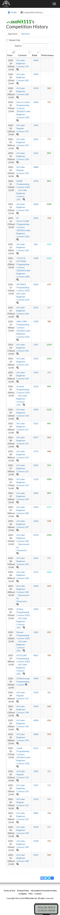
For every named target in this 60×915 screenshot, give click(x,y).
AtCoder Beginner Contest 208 (22, 510)
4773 (35, 451)
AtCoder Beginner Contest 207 (22, 524)
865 (36, 244)
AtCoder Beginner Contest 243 (22, 77)
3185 (35, 771)
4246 (35, 521)
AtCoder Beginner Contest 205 (22, 561)
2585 (35, 465)
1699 (35, 125)
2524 (35, 386)
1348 (35, 258)
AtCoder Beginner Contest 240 (22, 91)
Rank (34, 55)
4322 (35, 307)
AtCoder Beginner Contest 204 (22, 575)
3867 (35, 655)
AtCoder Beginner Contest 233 (22, 207)
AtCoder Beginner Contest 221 (22, 361)
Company (22, 893)
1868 (35, 204)
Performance (47, 55)
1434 (35, 507)
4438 (35, 60)
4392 (35, 855)
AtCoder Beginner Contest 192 (22, 788)
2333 (35, 358)
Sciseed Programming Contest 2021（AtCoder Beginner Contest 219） (23, 395)
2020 (35, 409)
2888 (35, 167)
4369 (35, 586)
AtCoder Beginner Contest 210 (22, 482)
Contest (22, 55)
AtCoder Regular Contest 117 (22, 695)
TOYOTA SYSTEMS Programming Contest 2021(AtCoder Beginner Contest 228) (23, 267)
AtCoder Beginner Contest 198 (22, 709)
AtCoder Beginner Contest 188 (22, 858)
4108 (35, 88)
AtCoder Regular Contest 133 (22, 170)
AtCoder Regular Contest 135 (22, 128)
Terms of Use (9, 890)
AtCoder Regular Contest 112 (22, 802)
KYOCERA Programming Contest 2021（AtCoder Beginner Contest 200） (23, 664)
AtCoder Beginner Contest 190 (22, 830)
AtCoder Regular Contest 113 (22, 774)
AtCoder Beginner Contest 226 (22, 310)
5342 (35, 372)
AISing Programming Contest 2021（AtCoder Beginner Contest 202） (23, 618)
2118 (35, 479)
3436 (35, 609)
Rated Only (14, 40)
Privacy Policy (23, 890)
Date (9, 55)
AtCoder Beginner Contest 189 (22, 844)
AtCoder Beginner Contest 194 (22, 737)
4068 (35, 720)
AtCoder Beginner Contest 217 (22, 426)
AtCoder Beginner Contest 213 (22, 454)
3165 (35, 153)
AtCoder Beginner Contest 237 (22, 142)
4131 (35, 748)
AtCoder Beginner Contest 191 (22, 816)
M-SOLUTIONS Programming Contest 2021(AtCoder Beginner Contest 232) (23, 227)
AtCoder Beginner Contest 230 (22, 247)
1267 (35, 344)
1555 (35, 572)
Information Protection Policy (44, 890)
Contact (38, 893)
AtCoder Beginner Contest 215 (22, 440)
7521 (35, 785)
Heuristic (25, 33)
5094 (35, 74)
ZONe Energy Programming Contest (23, 681)
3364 (35, 102)
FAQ (30, 893)
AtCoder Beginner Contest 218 (22, 412)
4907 (35, 437)
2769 (35, 692)
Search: (18, 45)
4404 (35, 678)
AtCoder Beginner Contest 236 (22, 156)
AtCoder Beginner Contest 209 (22, 496)
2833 (35, 493)
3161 (35, 423)
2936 (35, 181)
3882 (35, 813)
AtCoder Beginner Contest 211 (22, 468)
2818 (35, 284)
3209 (35, 139)
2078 (35, 535)
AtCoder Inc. (32, 898)
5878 (35, 827)
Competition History (33, 12)
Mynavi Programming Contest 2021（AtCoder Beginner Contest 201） (23, 641)
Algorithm (12, 33)
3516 (35, 799)
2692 (35, 218)
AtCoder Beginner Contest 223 (22, 347)
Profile (13, 12)
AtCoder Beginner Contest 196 (22, 723)
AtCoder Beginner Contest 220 (22, 375)
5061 (35, 632)
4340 (35, 706)
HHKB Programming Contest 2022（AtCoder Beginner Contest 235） (23, 190)
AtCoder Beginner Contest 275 (22, 63)
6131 (35, 558)
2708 (35, 321)
